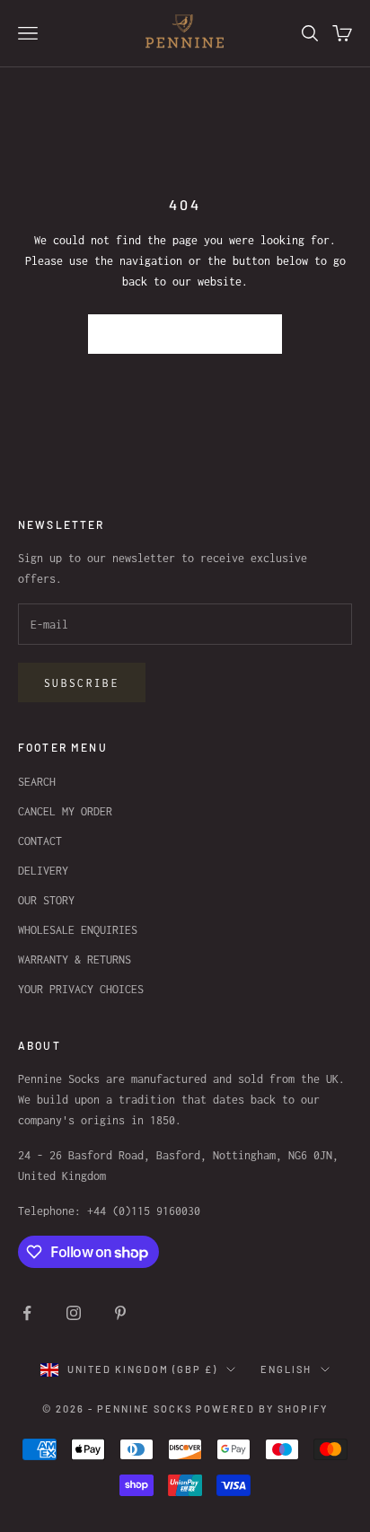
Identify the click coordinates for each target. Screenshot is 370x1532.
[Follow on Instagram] (74, 1313)
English (286, 1369)
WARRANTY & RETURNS (74, 959)
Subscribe (81, 683)
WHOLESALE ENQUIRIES (77, 930)
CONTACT (40, 841)
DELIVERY (43, 870)
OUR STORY (46, 900)
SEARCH (37, 781)
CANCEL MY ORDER (65, 811)
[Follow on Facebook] (27, 1313)
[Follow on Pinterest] (120, 1313)
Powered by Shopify (262, 1408)
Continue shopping (185, 333)
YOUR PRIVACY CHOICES (81, 989)
